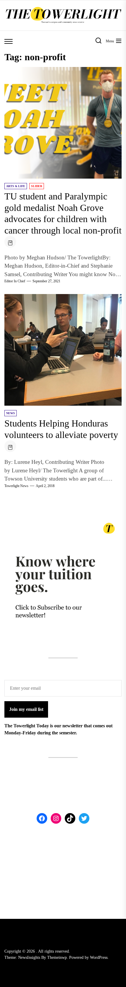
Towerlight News (16, 486)
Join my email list (26, 709)
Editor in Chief (14, 281)
